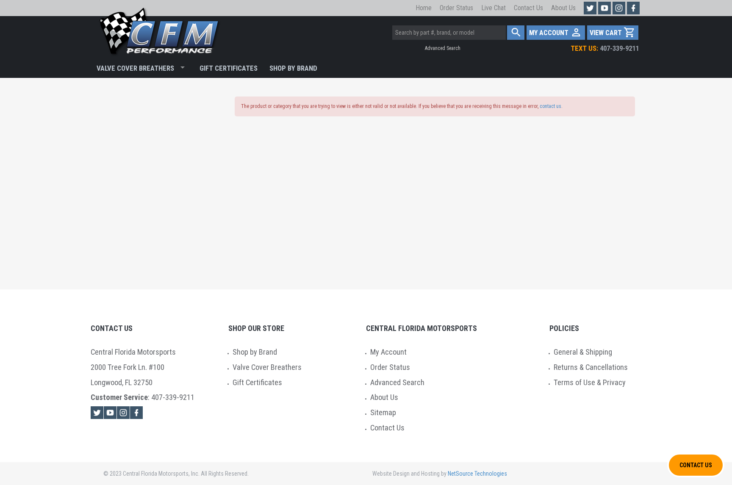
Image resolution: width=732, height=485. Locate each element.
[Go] (515, 32)
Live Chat (493, 8)
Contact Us (528, 8)
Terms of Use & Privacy (590, 382)
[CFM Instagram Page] (619, 8)
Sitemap (383, 412)
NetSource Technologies (477, 473)
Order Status (456, 8)
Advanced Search (442, 48)
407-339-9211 (605, 48)
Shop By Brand (293, 68)
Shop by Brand (255, 351)
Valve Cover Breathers (135, 68)
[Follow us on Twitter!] (590, 8)
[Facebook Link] (136, 412)
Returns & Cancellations (591, 367)
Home (424, 8)
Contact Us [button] (695, 465)
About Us (563, 8)
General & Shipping (583, 351)
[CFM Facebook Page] (633, 8)
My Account (388, 351)
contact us (550, 106)
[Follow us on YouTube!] (604, 8)
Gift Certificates (229, 68)
